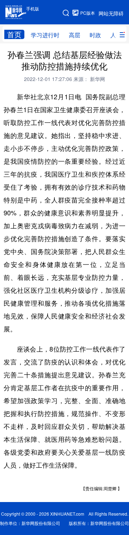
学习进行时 (45, 35)
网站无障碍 (111, 13)
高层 (74, 35)
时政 (95, 35)
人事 (116, 35)
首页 (14, 34)
